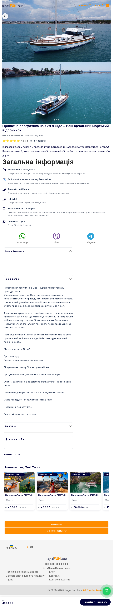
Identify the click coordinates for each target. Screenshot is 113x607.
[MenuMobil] (107, 5)
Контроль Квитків (59, 579)
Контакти (54, 575)
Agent (9, 579)
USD (99, 5)
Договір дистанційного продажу (25, 575)
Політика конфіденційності (22, 571)
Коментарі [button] (56, 525)
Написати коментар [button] (56, 531)
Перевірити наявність (95, 602)
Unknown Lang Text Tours (22, 467)
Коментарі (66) (37, 140)
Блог (52, 571)
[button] (2, 60)
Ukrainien (83, 5)
